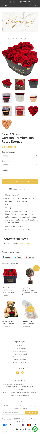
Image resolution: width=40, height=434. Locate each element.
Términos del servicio (20, 359)
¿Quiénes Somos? (20, 348)
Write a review (24, 244)
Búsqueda (20, 346)
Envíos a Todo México (20, 351)
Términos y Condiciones (20, 357)
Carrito (35, 5)
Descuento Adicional (20, 354)
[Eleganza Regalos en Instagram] (22, 373)
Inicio (3, 39)
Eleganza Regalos (25, 419)
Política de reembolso (20, 362)
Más (5, 5)
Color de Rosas (7, 161)
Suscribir (31, 413)
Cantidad (5, 170)
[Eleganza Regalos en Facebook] (17, 373)
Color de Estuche (8, 152)
